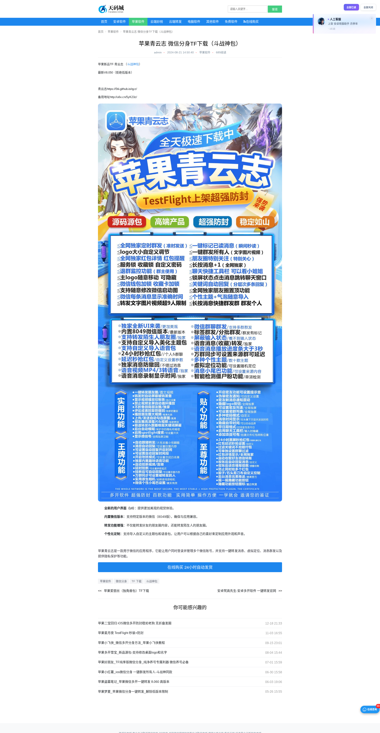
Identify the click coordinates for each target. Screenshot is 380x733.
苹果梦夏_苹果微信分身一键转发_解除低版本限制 (133, 691)
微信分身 (121, 581)
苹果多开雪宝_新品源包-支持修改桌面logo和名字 (132, 652)
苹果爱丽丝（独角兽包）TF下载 (126, 590)
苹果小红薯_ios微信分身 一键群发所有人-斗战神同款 (135, 672)
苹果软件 (138, 21)
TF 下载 (137, 581)
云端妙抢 (156, 21)
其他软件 (212, 21)
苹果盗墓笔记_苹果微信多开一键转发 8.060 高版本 (133, 681)
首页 (104, 21)
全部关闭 (368, 7)
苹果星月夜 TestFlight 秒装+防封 (120, 633)
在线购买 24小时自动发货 (190, 567)
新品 (107, 64)
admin (158, 52)
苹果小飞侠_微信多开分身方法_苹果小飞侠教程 (131, 642)
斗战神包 (133, 64)
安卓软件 (119, 21)
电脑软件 (194, 21)
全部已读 (351, 7)
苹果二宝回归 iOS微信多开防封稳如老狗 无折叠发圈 (134, 623)
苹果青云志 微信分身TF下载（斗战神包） (148, 31)
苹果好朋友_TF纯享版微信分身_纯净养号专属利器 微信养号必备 (143, 662)
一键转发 (231, 551)
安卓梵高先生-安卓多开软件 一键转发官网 (246, 590)
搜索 (275, 9)
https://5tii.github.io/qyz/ (122, 89)
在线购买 (252, 21)
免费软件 (231, 21)
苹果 (101, 64)
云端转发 (175, 21)
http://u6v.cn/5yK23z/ (123, 97)
